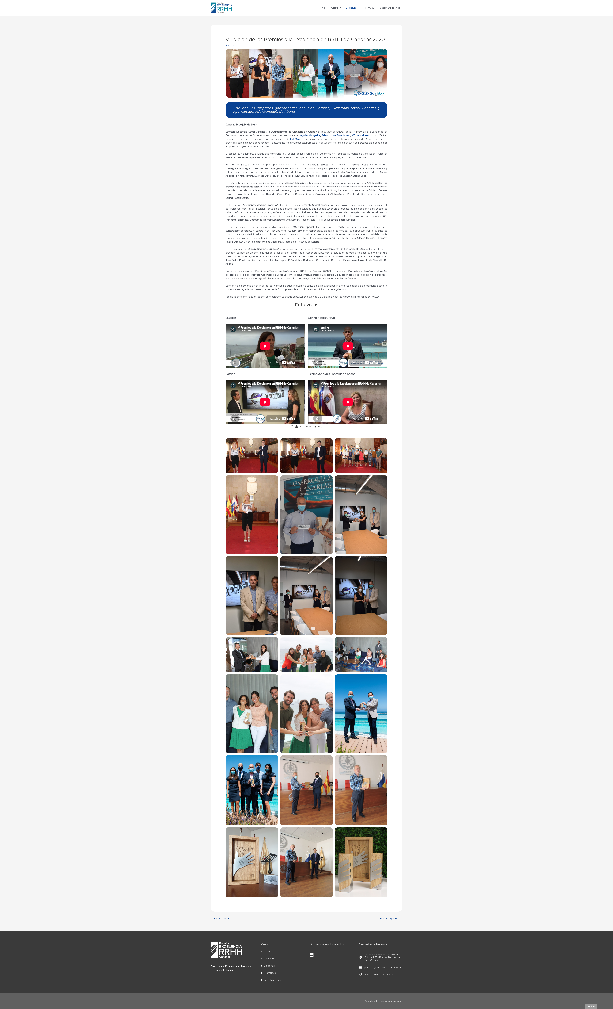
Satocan (322, 108)
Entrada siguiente (390, 918)
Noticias (230, 45)
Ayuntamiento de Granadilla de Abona (264, 112)
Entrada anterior (221, 918)
